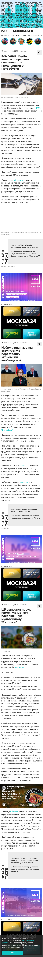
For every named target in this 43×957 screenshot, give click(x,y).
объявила (18, 180)
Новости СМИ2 (6, 305)
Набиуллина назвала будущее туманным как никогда (24, 510)
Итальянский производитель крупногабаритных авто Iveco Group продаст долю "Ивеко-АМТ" (25, 253)
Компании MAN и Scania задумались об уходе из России (24, 246)
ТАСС (38, 108)
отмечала (23, 482)
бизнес (3, 266)
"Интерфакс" (7, 430)
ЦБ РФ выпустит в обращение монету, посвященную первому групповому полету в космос (24, 860)
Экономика (23, 51)
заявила (23, 465)
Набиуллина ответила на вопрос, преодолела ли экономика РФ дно (25, 517)
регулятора (19, 667)
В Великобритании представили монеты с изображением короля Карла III (25, 869)
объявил (14, 811)
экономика (11, 266)
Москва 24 (21, 31)
